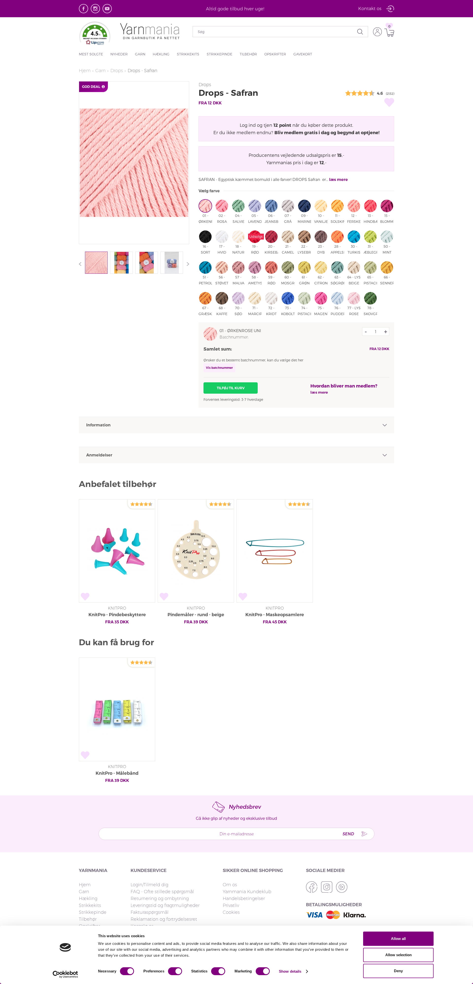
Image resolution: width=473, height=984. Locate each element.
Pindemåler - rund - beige (196, 614)
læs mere (338, 179)
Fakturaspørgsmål (150, 912)
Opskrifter (275, 54)
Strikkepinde (219, 54)
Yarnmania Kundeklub (247, 891)
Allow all (398, 938)
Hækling (161, 54)
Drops (116, 70)
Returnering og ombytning (160, 898)
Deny (398, 971)
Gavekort (302, 54)
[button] (95, 36)
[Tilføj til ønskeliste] (389, 102)
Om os (230, 884)
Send (348, 833)
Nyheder (119, 54)
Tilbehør (248, 54)
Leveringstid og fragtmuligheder (165, 905)
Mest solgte (91, 54)
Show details (290, 971)
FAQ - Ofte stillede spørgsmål (162, 891)
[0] (388, 33)
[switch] (175, 971)
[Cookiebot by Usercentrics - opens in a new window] (65, 974)
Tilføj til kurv (231, 388)
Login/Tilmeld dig (149, 884)
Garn (140, 54)
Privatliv (231, 905)
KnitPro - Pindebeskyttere (117, 614)
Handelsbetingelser (244, 898)
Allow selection (398, 955)
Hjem (85, 70)
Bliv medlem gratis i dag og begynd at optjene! (327, 132)
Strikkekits (188, 54)
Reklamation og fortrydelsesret (164, 919)
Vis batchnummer (219, 368)
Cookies (231, 912)
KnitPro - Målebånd (117, 773)
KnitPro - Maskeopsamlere (274, 614)
